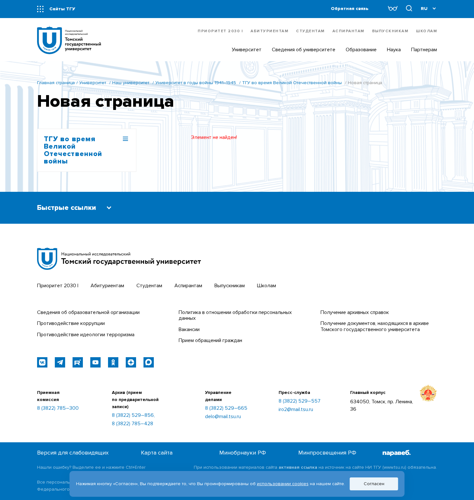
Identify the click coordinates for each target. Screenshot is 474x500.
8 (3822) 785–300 (58, 408)
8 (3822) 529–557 (300, 401)
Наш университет (130, 82)
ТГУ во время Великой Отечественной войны (292, 82)
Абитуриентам (269, 31)
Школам (426, 31)
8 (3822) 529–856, (133, 415)
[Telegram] (60, 362)
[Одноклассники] (113, 362)
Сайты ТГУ (62, 9)
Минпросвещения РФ (327, 452)
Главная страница (56, 82)
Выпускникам (390, 31)
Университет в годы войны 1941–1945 (195, 82)
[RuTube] (78, 362)
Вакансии (189, 329)
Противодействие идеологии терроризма (85, 334)
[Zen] (131, 362)
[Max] (148, 362)
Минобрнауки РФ (242, 452)
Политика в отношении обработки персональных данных (235, 315)
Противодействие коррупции (71, 323)
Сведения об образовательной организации (88, 312)
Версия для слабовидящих (73, 452)
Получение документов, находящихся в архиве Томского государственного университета (375, 326)
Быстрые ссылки (66, 207)
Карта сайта (157, 452)
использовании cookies (283, 483)
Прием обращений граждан (210, 340)
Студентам (310, 31)
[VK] (42, 362)
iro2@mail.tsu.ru (296, 409)
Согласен (374, 483)
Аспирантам (348, 31)
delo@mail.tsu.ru (223, 416)
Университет (92, 82)
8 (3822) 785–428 (132, 423)
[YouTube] (95, 362)
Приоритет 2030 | (220, 31)
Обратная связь (350, 8)
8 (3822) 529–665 (226, 408)
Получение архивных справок (355, 312)
